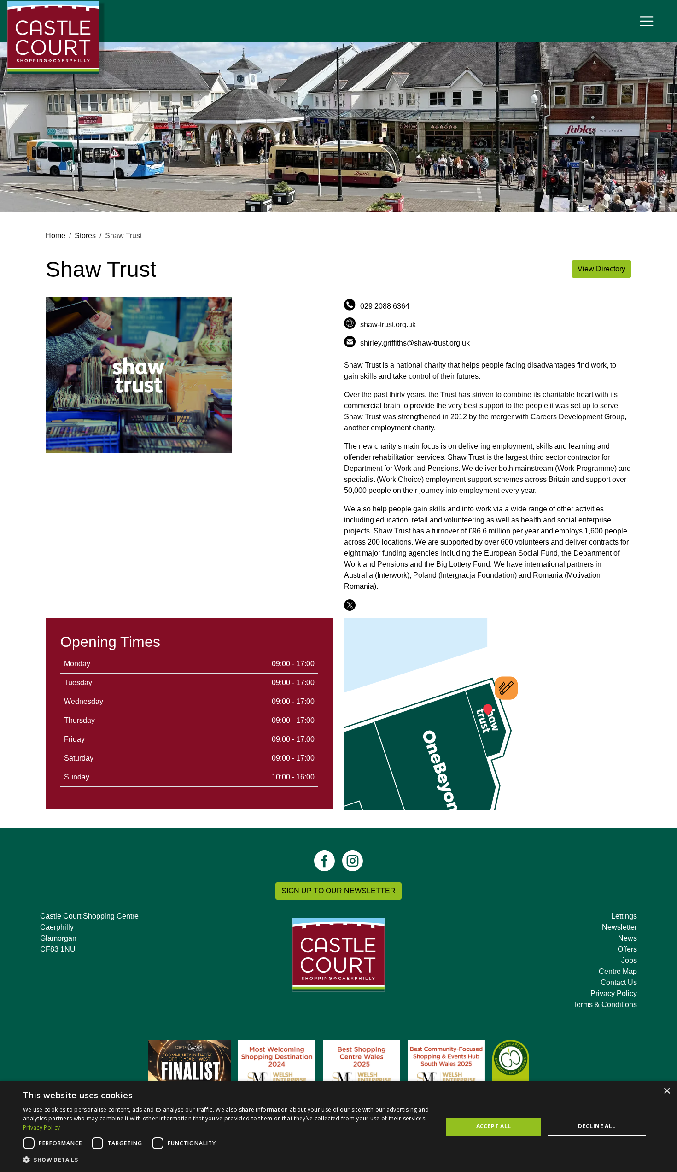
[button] (226, 1159)
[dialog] (338, 1126)
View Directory (601, 269)
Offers (627, 949)
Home (55, 236)
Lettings (624, 916)
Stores (85, 236)
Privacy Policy (613, 993)
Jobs (629, 960)
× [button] (666, 1091)
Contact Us (619, 982)
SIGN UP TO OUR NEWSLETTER (338, 891)
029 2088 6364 (384, 306)
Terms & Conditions (605, 1004)
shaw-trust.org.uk (388, 324)
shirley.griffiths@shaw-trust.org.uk (415, 343)
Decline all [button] (596, 1126)
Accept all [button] (493, 1126)
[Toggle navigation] (646, 21)
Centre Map (618, 971)
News (627, 938)
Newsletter (619, 927)
